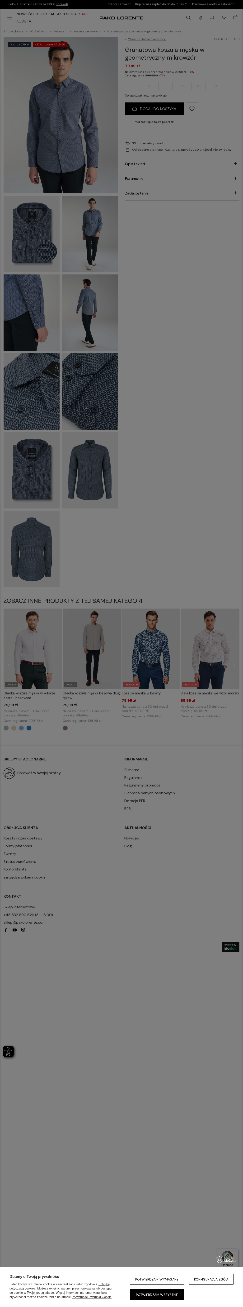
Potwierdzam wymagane (156, 1279)
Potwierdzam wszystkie (157, 1295)
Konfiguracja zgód (211, 1279)
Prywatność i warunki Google (92, 1297)
